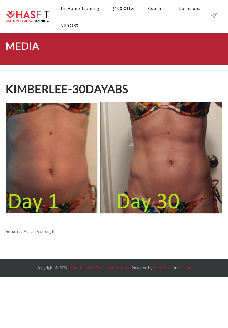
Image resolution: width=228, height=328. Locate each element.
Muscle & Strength (39, 231)
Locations (189, 8)
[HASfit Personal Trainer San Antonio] (27, 16)
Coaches (157, 8)
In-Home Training (80, 8)
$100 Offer (124, 8)
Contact (69, 25)
